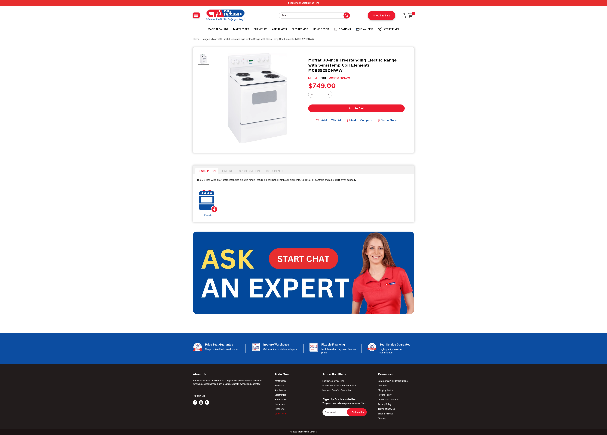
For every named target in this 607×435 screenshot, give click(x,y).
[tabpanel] (303, 198)
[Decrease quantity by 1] (311, 94)
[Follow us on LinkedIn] (207, 402)
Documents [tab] (274, 171)
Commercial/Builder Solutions (393, 381)
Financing (280, 409)
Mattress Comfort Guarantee (337, 390)
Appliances (279, 29)
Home (196, 39)
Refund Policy (385, 395)
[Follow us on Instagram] (201, 402)
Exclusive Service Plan (333, 381)
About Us (382, 385)
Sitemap (382, 418)
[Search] (346, 15)
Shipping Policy (385, 390)
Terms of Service (386, 409)
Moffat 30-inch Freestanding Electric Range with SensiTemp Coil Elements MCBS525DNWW (263, 39)
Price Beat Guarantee (388, 399)
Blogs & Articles (385, 413)
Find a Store (389, 120)
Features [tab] (227, 171)
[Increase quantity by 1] (328, 94)
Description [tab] (207, 171)
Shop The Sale (381, 15)
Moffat (312, 78)
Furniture (260, 29)
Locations (280, 404)
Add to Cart (356, 108)
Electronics (300, 29)
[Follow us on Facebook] (195, 402)
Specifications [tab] (250, 171)
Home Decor (321, 29)
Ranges (206, 39)
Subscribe (358, 412)
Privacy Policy (384, 404)
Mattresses (241, 29)
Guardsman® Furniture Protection (339, 385)
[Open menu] (196, 15)
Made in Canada (218, 29)
